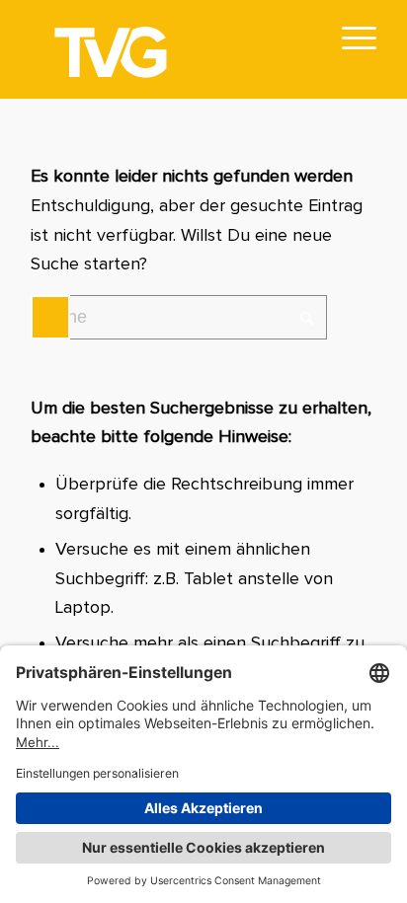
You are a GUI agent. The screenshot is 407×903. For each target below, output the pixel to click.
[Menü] (349, 39)
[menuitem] (349, 39)
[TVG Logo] (169, 49)
